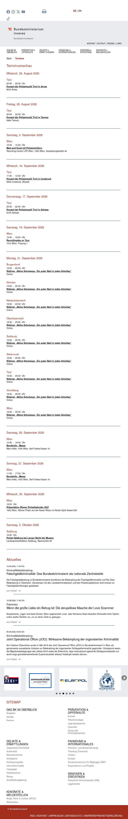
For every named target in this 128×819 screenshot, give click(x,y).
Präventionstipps (75, 719)
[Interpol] (90, 680)
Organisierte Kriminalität (17, 747)
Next (124, 678)
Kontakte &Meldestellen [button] (103, 51)
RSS (32, 815)
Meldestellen (12, 802)
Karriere (10, 720)
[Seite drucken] (44, 12)
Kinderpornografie (14, 762)
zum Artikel (12, 590)
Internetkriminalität (15, 765)
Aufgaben (11, 713)
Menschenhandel (14, 754)
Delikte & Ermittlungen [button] (47, 51)
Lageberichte (74, 783)
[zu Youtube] (24, 12)
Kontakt (91, 43)
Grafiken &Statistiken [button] (86, 51)
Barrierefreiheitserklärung (103, 815)
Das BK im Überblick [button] (12, 51)
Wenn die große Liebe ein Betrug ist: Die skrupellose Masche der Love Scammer (60, 608)
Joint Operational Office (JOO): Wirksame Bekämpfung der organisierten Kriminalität (62, 639)
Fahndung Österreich (78, 751)
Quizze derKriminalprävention (76, 732)
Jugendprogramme (76, 723)
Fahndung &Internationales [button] (67, 51)
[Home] (64, 34)
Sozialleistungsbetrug (16, 779)
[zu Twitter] (18, 12)
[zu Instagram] (14, 12)
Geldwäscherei (13, 772)
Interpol (71, 754)
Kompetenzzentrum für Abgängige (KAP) (87, 762)
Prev (6, 678)
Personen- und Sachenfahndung (83, 747)
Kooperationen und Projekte (81, 765)
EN (80, 10)
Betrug (9, 776)
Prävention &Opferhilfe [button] (28, 51)
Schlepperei (12, 758)
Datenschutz (73, 815)
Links (119, 43)
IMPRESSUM (56, 815)
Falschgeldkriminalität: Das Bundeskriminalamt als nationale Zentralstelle (54, 573)
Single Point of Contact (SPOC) (21, 798)
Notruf (101, 43)
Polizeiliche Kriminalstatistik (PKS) (84, 780)
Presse (110, 43)
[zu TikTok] (8, 19)
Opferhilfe (72, 727)
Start (9, 58)
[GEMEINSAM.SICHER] (23, 680)
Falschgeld (11, 769)
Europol (71, 758)
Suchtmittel (11, 751)
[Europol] (56, 680)
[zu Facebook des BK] (8, 12)
